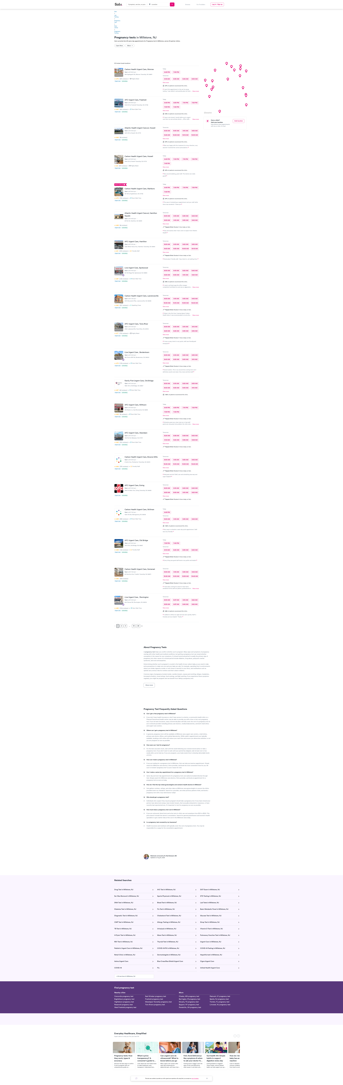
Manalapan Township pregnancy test (158, 1002)
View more (166, 82)
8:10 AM (176, 271)
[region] (225, 87)
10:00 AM (176, 135)
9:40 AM (167, 249)
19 (133, 626)
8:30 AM (176, 79)
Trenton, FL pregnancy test (219, 1002)
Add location (238, 121)
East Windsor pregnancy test (155, 996)
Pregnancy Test (117, 21)
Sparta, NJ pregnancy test (219, 999)
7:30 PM (167, 107)
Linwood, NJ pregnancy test (220, 1005)
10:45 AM (194, 303)
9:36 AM (185, 440)
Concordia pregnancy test (123, 996)
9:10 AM (176, 244)
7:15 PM (185, 159)
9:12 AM (167, 440)
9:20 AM (185, 244)
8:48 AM (185, 436)
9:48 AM (194, 440)
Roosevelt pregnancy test (123, 1005)
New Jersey (116, 26)
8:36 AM (176, 436)
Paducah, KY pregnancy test (220, 996)
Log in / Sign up (217, 4)
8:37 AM (176, 604)
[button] (227, 79)
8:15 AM (167, 79)
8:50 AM (167, 275)
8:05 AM (176, 327)
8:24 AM (167, 436)
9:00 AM (194, 79)
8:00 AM (167, 216)
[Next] (238, 1035)
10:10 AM (195, 249)
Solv (115, 11)
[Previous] (235, 1035)
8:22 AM (194, 600)
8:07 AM (176, 600)
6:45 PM (167, 72)
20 (138, 626)
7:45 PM (167, 163)
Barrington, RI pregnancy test (189, 999)
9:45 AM (167, 135)
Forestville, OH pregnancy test (190, 1007)
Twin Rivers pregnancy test (155, 1005)
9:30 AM (194, 131)
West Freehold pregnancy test (125, 1007)
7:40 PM (176, 107)
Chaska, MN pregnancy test (189, 996)
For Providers (201, 4)
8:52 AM (194, 604)
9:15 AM (185, 131)
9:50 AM (176, 249)
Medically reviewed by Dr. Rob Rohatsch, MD (163, 856)
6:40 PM (167, 408)
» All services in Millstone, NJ (125, 976)
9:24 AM (176, 440)
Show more (195, 91)
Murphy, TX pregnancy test (189, 1002)
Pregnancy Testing (117, 32)
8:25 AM (176, 331)
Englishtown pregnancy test (124, 999)
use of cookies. (195, 1078)
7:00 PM (176, 72)
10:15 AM (185, 135)
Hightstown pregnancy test (124, 1002)
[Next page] (141, 626)
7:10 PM (185, 103)
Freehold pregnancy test (154, 999)
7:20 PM (194, 103)
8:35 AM (194, 331)
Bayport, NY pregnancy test (189, 1005)
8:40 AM (194, 271)
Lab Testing (116, 16)
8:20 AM (185, 271)
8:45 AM (185, 79)
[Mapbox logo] (208, 113)
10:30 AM (194, 135)
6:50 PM (176, 103)
